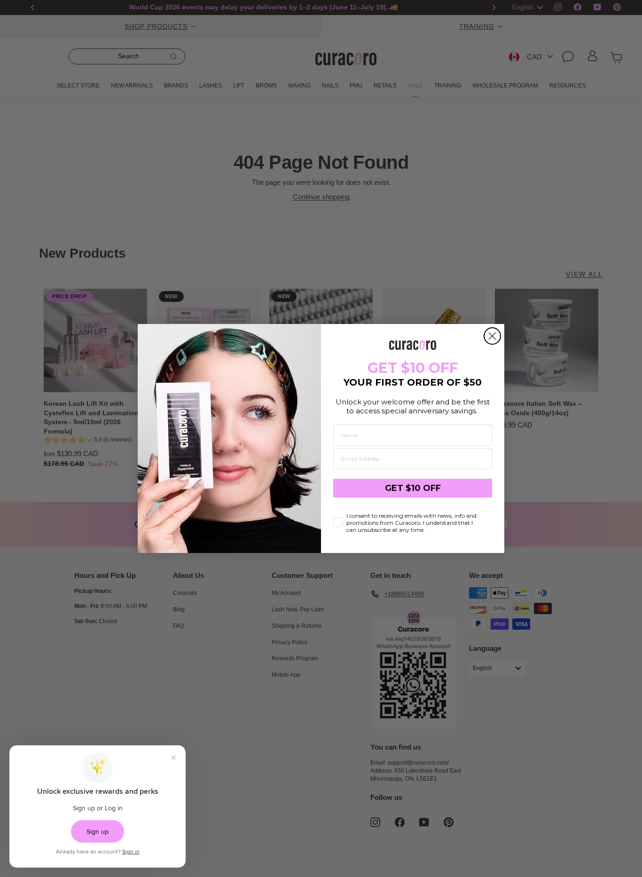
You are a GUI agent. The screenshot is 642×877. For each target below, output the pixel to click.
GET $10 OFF (413, 488)
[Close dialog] (492, 336)
